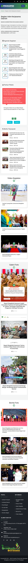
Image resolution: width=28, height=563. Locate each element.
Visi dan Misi (5, 507)
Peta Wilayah (5, 505)
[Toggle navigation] (26, 6)
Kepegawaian (5, 510)
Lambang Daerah (6, 502)
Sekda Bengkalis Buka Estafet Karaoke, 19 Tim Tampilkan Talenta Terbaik (17, 142)
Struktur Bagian (5, 512)
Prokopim (21, 560)
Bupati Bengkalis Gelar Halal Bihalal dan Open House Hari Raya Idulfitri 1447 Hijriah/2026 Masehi (17, 69)
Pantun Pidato (19, 503)
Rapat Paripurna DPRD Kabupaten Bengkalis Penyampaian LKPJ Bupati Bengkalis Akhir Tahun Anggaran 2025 (17, 47)
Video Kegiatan (19, 514)
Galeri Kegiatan (19, 506)
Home (2, 11)
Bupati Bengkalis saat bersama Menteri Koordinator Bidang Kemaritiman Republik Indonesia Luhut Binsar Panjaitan (12, 458)
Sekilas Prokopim (6, 499)
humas (15, 311)
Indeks (9, 122)
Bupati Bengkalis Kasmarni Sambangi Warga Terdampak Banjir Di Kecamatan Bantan (14, 387)
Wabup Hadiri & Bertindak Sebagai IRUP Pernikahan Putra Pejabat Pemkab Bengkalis (17, 166)
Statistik (17, 122)
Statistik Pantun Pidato (21, 508)
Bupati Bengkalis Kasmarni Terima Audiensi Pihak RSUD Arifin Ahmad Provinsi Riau (14, 347)
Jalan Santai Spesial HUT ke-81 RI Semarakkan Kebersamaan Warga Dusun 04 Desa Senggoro (18, 159)
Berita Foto (18, 511)
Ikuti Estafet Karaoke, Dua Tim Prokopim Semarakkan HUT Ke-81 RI (17, 134)
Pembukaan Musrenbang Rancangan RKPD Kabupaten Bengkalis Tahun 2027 (16, 55)
